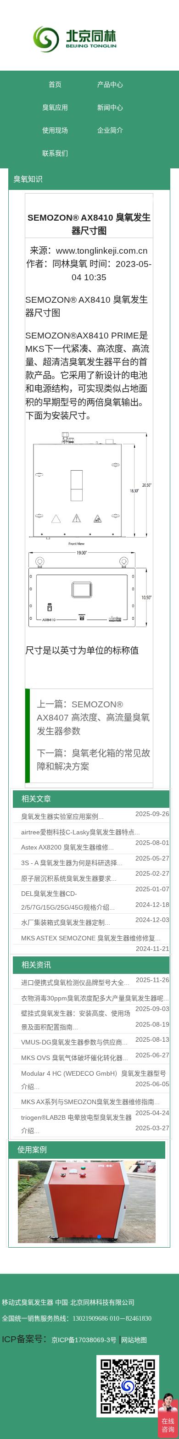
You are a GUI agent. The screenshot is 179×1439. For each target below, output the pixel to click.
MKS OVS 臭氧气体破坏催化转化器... (74, 1057)
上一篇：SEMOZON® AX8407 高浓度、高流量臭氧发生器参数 (93, 717)
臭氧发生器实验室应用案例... (62, 816)
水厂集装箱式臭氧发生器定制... (65, 922)
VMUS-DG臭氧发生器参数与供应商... (74, 1042)
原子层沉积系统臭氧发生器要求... (69, 878)
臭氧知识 (155, 200)
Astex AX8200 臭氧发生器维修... (67, 847)
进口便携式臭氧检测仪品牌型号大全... (75, 982)
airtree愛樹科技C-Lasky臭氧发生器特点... (80, 832)
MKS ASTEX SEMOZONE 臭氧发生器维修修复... (91, 938)
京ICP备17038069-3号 (84, 1340)
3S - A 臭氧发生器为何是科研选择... (72, 863)
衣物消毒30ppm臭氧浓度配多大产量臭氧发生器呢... (95, 998)
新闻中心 (118, 200)
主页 (88, 200)
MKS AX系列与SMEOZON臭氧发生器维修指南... (90, 1102)
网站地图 (134, 1340)
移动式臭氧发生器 (27, 1302)
